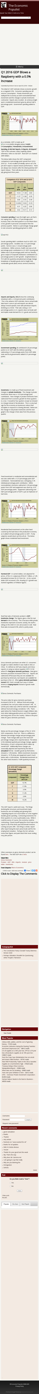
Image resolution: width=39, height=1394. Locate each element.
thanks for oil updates (11, 1145)
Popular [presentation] (6, 1204)
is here (24, 854)
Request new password (10, 1123)
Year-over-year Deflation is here (13, 1073)
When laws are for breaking (11, 1070)
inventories (9, 864)
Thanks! (6, 1137)
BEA (13, 862)
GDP (9, 862)
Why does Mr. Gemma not (12, 1157)
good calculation (9, 1132)
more (35, 1170)
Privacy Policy (19, 1386)
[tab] (6, 1204)
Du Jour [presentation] (15, 1204)
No (12, 1186)
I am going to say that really (13, 1160)
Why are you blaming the (12, 1162)
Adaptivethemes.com (27, 1392)
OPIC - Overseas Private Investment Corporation (18, 1075)
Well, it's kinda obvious (11, 1147)
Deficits (6, 1168)
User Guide (7, 1033)
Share (28, 870)
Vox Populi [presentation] (25, 1204)
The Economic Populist (18, 7)
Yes (12, 1183)
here (6, 854)
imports (18, 862)
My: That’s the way (10, 1155)
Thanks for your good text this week (16, 1152)
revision (24, 862)
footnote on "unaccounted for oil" (15, 1142)
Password (5, 1119)
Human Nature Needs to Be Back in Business (17, 1079)
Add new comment (17, 871)
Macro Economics (17, 868)
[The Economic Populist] (3, 7)
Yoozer (6, 1150)
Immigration (8, 1165)
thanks (6, 1134)
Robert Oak (13, 86)
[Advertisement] (19, 44)
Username (5, 1116)
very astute (7, 1139)
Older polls (5, 1195)
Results (4, 1197)
